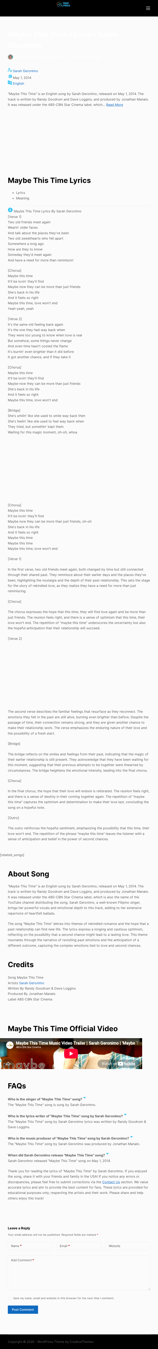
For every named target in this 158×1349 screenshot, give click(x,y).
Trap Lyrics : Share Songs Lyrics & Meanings (63, 11)
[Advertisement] (79, 141)
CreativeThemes (82, 1342)
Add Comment (22, 1260)
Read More (114, 105)
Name (16, 1246)
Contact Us (111, 1182)
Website (114, 1246)
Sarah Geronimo (25, 71)
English (18, 83)
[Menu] (148, 8)
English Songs (81, 56)
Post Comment (23, 1310)
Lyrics (96, 56)
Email (65, 1246)
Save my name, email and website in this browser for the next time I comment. (63, 1298)
